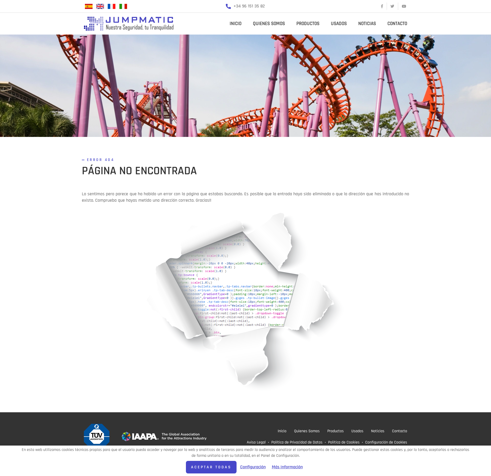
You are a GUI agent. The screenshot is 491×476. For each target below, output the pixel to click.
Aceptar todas (211, 467)
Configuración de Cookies (386, 442)
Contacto (397, 23)
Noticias (367, 23)
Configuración (253, 467)
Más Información (287, 467)
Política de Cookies (344, 442)
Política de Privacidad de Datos (296, 442)
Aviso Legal (256, 442)
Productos (307, 23)
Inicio (235, 23)
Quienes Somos (269, 23)
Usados (339, 23)
